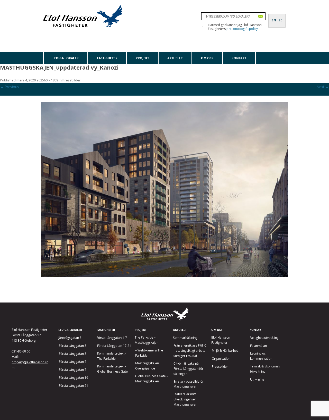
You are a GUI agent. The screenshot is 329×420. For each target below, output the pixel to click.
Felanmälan (258, 346)
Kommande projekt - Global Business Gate (112, 368)
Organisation (221, 358)
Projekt (142, 58)
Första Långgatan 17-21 (114, 346)
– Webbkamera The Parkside (149, 352)
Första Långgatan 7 (72, 362)
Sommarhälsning (185, 338)
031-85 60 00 (21, 351)
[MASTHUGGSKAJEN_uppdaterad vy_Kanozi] (164, 189)
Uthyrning (257, 379)
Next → (322, 86)
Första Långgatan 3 (72, 346)
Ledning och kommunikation (261, 355)
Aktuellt (175, 58)
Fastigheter (107, 58)
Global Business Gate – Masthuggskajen (151, 378)
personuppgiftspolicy (242, 29)
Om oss (207, 58)
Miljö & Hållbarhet (225, 350)
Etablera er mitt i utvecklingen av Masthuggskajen (185, 399)
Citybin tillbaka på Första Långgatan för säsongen (188, 369)
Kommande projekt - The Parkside (111, 355)
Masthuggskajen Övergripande (147, 365)
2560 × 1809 (49, 80)
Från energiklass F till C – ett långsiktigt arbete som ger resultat (189, 350)
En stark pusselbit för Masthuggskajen (188, 384)
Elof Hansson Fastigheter (220, 340)
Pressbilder (71, 80)
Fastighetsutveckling (264, 338)
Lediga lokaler (65, 58)
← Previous (9, 86)
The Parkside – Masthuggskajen (146, 340)
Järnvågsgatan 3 (69, 338)
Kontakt (239, 58)
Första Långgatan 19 (73, 378)
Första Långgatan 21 (73, 386)
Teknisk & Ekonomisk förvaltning (265, 368)
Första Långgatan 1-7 (112, 338)
